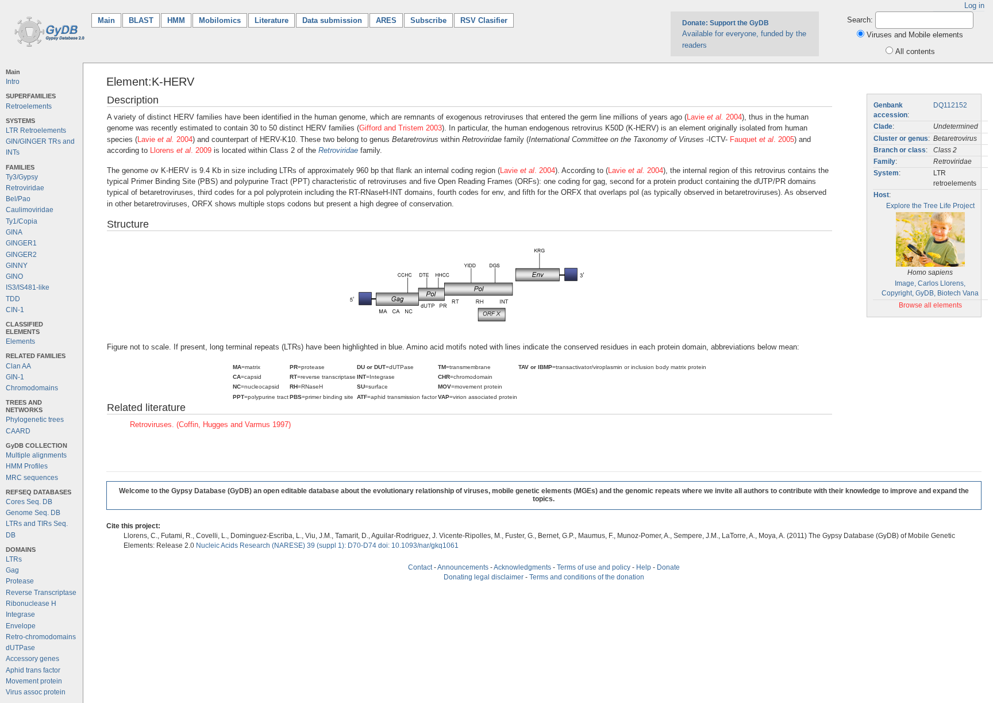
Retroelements (29, 106)
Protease (20, 581)
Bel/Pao (18, 198)
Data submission (332, 20)
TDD (13, 298)
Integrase (20, 614)
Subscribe (428, 20)
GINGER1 (21, 243)
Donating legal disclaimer (484, 577)
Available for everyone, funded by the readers (744, 34)
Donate (668, 567)
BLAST (141, 20)
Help (643, 567)
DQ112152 (950, 105)
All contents (915, 51)
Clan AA (18, 366)
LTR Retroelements (36, 130)
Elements (20, 341)
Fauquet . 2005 (762, 139)
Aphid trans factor (33, 670)
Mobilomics (220, 20)
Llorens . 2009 (180, 150)
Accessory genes (32, 658)
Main (109, 20)
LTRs (14, 559)
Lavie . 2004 (527, 170)
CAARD (18, 431)
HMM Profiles (27, 466)
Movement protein (34, 681)
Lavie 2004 (714, 117)
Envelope (21, 626)
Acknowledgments (522, 567)
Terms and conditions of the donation (586, 577)
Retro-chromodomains (41, 636)
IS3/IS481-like (27, 287)
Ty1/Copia (21, 221)
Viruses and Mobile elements (915, 34)
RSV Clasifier (483, 20)
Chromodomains (32, 388)
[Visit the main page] (47, 30)
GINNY (17, 265)
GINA (14, 232)
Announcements (462, 567)
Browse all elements (930, 305)
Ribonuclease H (31, 603)
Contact (420, 567)
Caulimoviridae (29, 209)
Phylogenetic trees (35, 419)
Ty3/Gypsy (22, 177)
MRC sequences (32, 477)
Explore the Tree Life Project (930, 205)
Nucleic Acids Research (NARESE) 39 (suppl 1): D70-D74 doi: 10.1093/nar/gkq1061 (327, 545)
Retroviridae (25, 188)
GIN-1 (15, 377)
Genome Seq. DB (33, 512)
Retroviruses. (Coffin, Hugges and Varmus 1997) (210, 424)
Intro (13, 81)
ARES (386, 20)
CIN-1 (15, 309)
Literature (271, 20)
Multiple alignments (36, 455)
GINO (14, 276)
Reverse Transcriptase (41, 592)
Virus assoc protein (36, 692)
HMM (176, 20)
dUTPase (20, 647)
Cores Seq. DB (29, 501)
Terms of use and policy (593, 567)
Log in (974, 5)
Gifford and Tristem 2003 (400, 128)
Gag (12, 570)
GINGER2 (21, 254)
